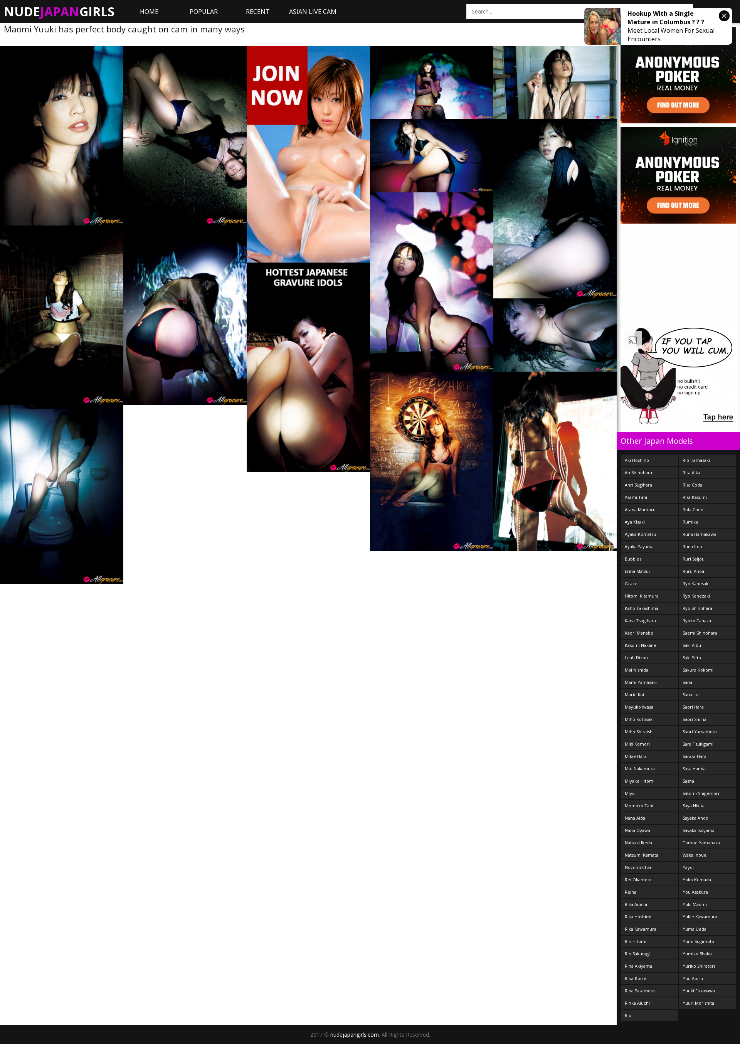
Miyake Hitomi (639, 781)
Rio (628, 1015)
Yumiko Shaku (697, 953)
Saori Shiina (694, 719)
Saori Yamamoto (700, 731)
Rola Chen (693, 509)
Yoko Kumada (697, 879)
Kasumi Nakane (640, 645)
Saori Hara (693, 707)
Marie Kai (634, 694)
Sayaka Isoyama (699, 830)
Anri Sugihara (638, 485)
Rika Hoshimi (638, 916)
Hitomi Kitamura (642, 596)
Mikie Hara (636, 756)
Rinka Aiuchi (637, 1003)
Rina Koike (635, 978)
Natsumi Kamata (641, 855)
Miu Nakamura (640, 768)
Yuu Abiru (693, 978)
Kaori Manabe (639, 633)
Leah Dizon (636, 657)
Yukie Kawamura (700, 916)
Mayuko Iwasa (639, 707)
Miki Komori (637, 744)
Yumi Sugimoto (698, 941)
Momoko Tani (639, 805)
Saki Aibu (692, 645)
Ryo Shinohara (697, 608)
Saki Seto (692, 657)
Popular (204, 11)
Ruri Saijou (694, 559)
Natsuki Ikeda (638, 842)
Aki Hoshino (637, 460)
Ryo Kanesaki (696, 583)
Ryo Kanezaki (696, 596)
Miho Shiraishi (639, 731)
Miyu (630, 793)
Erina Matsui (637, 571)
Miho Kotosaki (639, 719)
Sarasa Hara (694, 756)
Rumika (690, 522)
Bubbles (633, 559)
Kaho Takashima (641, 608)
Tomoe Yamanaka (701, 842)
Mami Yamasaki (641, 682)
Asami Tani (636, 497)
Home (149, 11)
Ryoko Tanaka (697, 620)
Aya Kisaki (635, 522)
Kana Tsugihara (640, 620)
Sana (687, 682)
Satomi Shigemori (701, 793)
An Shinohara (638, 472)
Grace (631, 583)
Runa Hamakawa (699, 534)
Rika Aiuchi (636, 904)
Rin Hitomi (635, 941)
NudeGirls (59, 11)
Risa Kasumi (695, 497)
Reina (630, 892)
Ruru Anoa (693, 571)
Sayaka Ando (695, 818)
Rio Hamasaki (696, 460)
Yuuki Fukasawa (699, 990)
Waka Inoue (694, 855)
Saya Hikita (694, 805)
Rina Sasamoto (640, 990)
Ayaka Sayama (639, 546)
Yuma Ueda (694, 929)
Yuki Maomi (695, 904)
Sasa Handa (694, 768)
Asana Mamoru (640, 509)
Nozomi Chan (639, 867)
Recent (258, 11)
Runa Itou (692, 546)
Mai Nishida (636, 670)
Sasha (688, 781)
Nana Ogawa (637, 830)
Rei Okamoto (638, 879)
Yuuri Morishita (698, 1003)
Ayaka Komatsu (640, 534)
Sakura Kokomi (698, 670)
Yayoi (688, 867)
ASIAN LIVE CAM (312, 11)
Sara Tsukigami (698, 744)
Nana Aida (635, 818)
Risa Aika (691, 472)
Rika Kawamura (640, 929)
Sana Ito (691, 694)
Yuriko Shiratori (699, 966)
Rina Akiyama (638, 966)
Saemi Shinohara (700, 633)
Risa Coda (692, 485)
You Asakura (695, 892)
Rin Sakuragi (637, 953)
